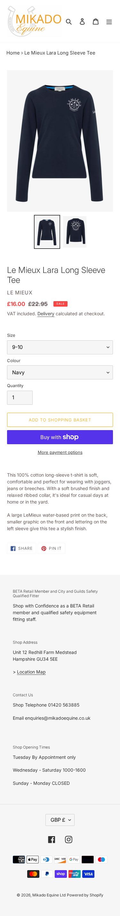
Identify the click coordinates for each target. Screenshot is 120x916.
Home (13, 53)
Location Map (31, 671)
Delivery (45, 313)
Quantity (15, 385)
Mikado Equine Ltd (49, 895)
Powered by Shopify (85, 895)
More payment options (60, 452)
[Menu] (109, 21)
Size (11, 335)
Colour (13, 360)
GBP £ (58, 820)
